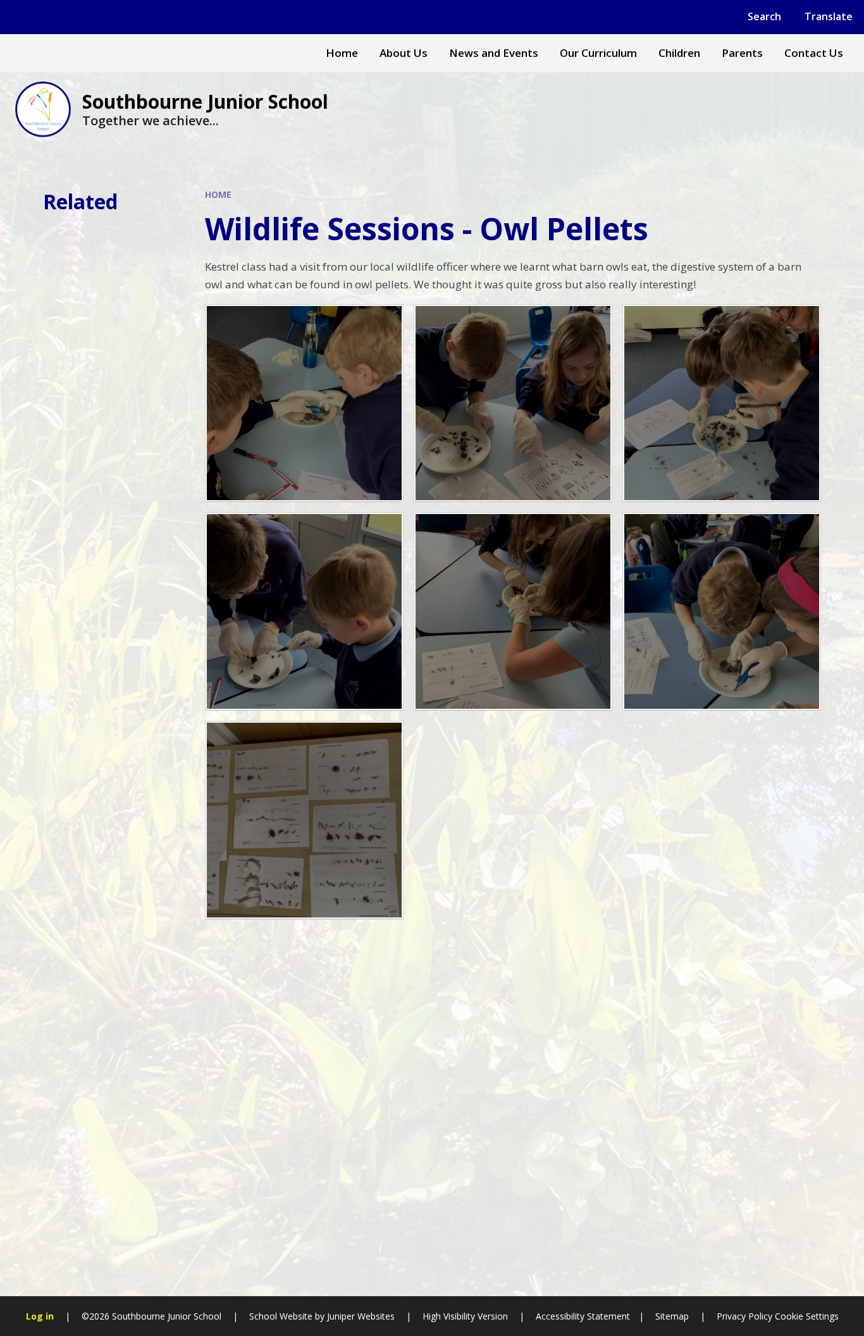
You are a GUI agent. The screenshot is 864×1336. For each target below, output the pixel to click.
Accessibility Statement (583, 1316)
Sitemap (672, 1316)
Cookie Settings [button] (807, 1316)
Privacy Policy (744, 1316)
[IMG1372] (721, 611)
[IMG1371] (513, 403)
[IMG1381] (721, 403)
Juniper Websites (361, 1316)
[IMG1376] (304, 403)
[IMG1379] (304, 611)
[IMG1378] (513, 611)
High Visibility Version (465, 1316)
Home (218, 194)
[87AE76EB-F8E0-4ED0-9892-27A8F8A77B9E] (304, 820)
